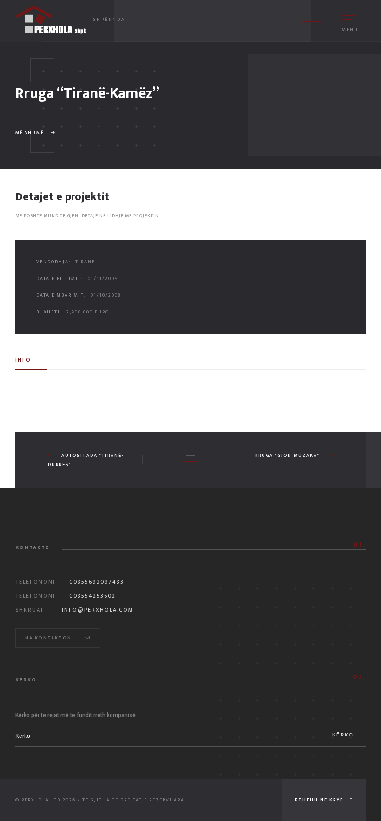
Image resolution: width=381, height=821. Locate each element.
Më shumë (30, 133)
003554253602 (92, 595)
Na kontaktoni (50, 638)
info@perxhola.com (98, 609)
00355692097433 (96, 581)
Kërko (344, 734)
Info (23, 360)
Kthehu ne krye (320, 800)
